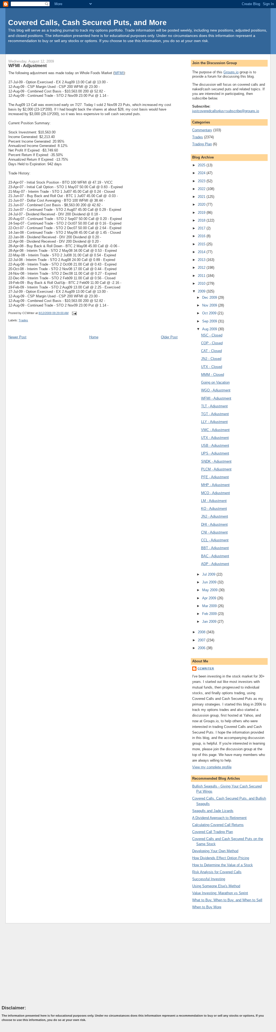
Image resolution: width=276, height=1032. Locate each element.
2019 (202, 213)
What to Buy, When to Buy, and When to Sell (227, 900)
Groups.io (231, 72)
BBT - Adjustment (215, 548)
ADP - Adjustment (215, 564)
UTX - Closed (211, 367)
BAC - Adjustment (215, 556)
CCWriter (206, 668)
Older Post (169, 337)
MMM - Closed (212, 375)
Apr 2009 (209, 598)
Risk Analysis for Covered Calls (217, 872)
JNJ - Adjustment (214, 516)
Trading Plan (202, 144)
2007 (202, 640)
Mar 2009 (210, 606)
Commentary (202, 130)
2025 (202, 165)
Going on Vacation (215, 382)
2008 (202, 632)
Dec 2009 (210, 297)
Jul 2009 (209, 574)
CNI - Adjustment (214, 532)
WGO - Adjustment (215, 390)
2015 (202, 244)
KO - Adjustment (214, 509)
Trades (23, 320)
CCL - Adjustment (215, 540)
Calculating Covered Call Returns (218, 825)
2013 (202, 260)
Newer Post (17, 337)
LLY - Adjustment (214, 422)
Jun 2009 (210, 582)
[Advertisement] (42, 964)
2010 (202, 283)
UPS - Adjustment (215, 453)
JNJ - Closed (211, 359)
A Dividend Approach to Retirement (219, 818)
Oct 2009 (210, 313)
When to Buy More (206, 907)
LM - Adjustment (214, 501)
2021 (202, 197)
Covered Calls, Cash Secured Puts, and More (87, 22)
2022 (202, 189)
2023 (202, 181)
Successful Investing (208, 879)
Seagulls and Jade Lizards (212, 811)
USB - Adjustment (215, 445)
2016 (202, 236)
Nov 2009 (210, 305)
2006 (202, 648)
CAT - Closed (211, 351)
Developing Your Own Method (215, 851)
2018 (202, 220)
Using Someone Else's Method (216, 886)
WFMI (119, 73)
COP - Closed (212, 343)
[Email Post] (73, 313)
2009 (202, 291)
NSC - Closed (211, 335)
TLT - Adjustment (214, 406)
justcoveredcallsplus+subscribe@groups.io (225, 111)
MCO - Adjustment (215, 493)
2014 (202, 252)
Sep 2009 (210, 321)
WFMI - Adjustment (27, 65)
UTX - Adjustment (215, 438)
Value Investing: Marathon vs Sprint (220, 893)
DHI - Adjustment (214, 524)
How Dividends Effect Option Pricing (220, 858)
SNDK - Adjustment (216, 461)
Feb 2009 (210, 614)
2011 (202, 276)
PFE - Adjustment (215, 477)
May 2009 (210, 590)
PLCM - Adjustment (216, 469)
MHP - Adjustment (215, 485)
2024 (202, 173)
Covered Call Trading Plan (212, 832)
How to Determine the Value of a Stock (222, 865)
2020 (202, 204)
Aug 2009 (210, 329)
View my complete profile (212, 767)
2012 (202, 268)
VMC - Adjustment (215, 430)
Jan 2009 (210, 622)
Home (93, 337)
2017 (202, 228)
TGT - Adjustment (215, 414)
